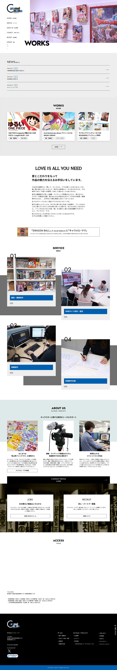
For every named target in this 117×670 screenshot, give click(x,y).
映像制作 (61, 641)
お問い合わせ (103, 633)
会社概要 (76, 635)
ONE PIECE (24, 138)
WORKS (58, 106)
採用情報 (102, 636)
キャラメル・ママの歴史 (22, 470)
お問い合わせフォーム (30, 516)
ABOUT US (59, 408)
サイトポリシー (103, 641)
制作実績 (76, 641)
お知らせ (102, 638)
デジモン (93, 138)
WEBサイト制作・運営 (64, 638)
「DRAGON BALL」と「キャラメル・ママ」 (84, 644)
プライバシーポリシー (105, 644)
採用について (86, 516)
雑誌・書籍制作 (13, 138)
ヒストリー (76, 638)
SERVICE (58, 248)
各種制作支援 (62, 644)
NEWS (11, 62)
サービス (60, 633)
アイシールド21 (60, 138)
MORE (56, 147)
